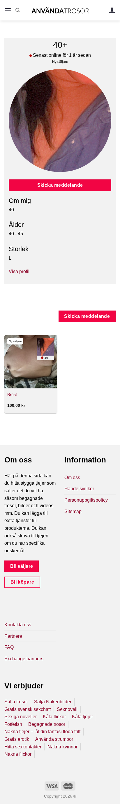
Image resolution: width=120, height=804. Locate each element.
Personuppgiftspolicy (86, 500)
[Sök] (17, 10)
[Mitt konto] (112, 10)
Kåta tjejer (82, 716)
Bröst (12, 394)
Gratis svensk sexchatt (27, 709)
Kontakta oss (17, 624)
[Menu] (7, 10)
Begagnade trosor (46, 724)
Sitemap (73, 511)
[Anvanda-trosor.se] (60, 10)
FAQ (9, 647)
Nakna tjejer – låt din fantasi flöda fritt (42, 731)
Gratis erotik (16, 739)
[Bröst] (30, 361)
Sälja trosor (16, 701)
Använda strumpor (54, 739)
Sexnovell (67, 709)
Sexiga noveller (20, 716)
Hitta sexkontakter (22, 746)
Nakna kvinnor (62, 746)
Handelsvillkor (79, 488)
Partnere (13, 636)
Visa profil (19, 271)
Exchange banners (23, 658)
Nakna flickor (17, 754)
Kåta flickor (54, 716)
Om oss (72, 477)
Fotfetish (13, 724)
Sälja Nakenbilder (52, 701)
